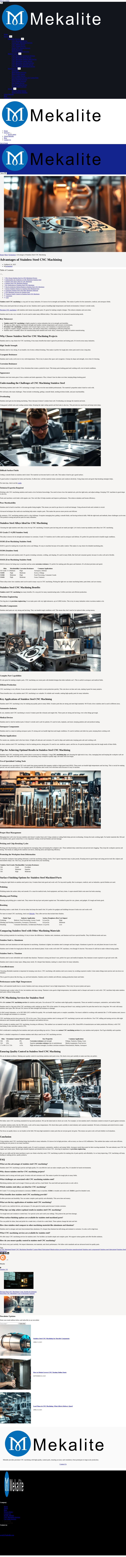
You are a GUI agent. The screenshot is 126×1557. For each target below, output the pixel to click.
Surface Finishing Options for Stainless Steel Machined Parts (22, 288)
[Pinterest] (6, 1253)
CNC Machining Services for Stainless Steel (17, 292)
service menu (12, 134)
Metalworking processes (57, 1249)
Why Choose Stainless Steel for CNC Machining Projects (21, 278)
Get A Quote (4, 143)
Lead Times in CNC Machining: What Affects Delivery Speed (53, 1406)
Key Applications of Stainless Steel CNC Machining (19, 285)
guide (19, 483)
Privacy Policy (8, 1512)
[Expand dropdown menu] (11, 133)
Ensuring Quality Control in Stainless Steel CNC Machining (22, 294)
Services (6, 133)
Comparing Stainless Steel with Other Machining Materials (21, 290)
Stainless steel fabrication (107, 1249)
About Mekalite (9, 136)
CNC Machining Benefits (23, 1249)
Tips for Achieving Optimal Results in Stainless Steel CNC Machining (24, 287)
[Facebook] (1, 1253)
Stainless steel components (90, 1249)
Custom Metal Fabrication (40, 1249)
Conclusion (9, 296)
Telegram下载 (8, 1523)
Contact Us (7, 140)
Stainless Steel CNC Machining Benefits (16, 283)
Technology (9, 266)
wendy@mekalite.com (7, 1535)
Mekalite (32, 913)
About (6, 1508)
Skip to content (4, 1)
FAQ (7, 297)
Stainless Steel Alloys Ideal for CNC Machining (18, 281)
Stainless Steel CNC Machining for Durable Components (51, 1338)
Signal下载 (7, 1521)
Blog (5, 138)
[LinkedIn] (8, 1253)
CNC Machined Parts (7, 1249)
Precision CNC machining (8, 310)
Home (6, 131)
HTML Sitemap (9, 1515)
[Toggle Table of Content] (1, 274)
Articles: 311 (4, 1269)
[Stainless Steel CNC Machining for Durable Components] (15, 1355)
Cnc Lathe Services (10, 1519)
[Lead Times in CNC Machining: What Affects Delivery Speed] (15, 1423)
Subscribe (22, 1323)
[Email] (5, 1551)
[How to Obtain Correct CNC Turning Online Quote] (15, 1389)
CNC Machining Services (12, 1517)
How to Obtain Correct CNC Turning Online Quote (49, 1372)
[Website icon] (0, 1268)
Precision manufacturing (73, 1249)
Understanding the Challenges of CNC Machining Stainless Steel (23, 280)
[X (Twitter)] (3, 1253)
